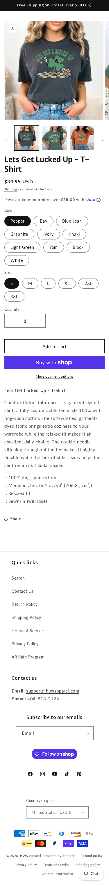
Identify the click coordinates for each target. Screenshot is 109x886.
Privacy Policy (25, 643)
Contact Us (22, 591)
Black (78, 247)
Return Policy (25, 604)
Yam (53, 247)
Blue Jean (72, 221)
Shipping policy (88, 865)
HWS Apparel (30, 855)
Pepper (17, 221)
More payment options (55, 376)
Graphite (19, 234)
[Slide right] (102, 139)
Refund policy (92, 855)
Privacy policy (26, 865)
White (16, 260)
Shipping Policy (26, 617)
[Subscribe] (87, 733)
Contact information (57, 874)
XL (67, 283)
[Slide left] (6, 139)
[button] (11, 17)
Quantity (12, 309)
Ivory (48, 234)
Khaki (74, 234)
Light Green (22, 247)
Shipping (10, 189)
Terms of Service (28, 630)
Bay (43, 221)
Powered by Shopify (58, 855)
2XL (88, 283)
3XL (14, 296)
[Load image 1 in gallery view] (26, 138)
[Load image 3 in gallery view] (82, 138)
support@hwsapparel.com (52, 690)
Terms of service (56, 865)
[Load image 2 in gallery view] (54, 138)
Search (18, 578)
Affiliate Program (28, 656)
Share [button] (15, 518)
